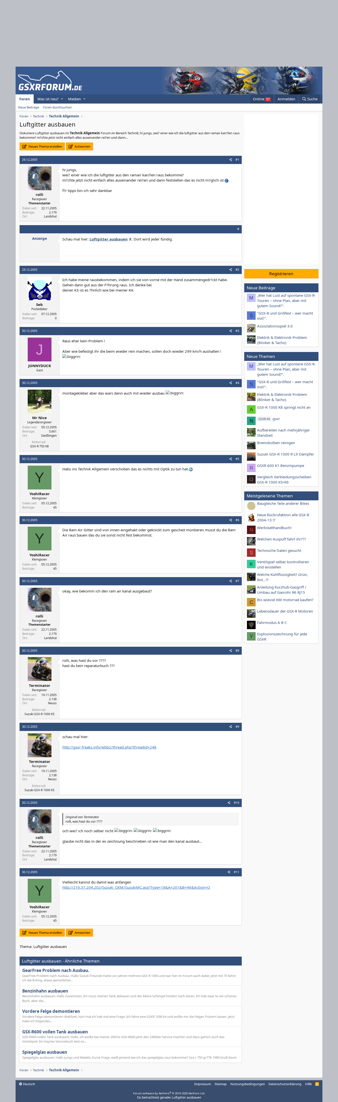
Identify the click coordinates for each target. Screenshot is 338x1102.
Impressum (202, 1084)
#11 (236, 872)
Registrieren (281, 273)
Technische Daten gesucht (279, 550)
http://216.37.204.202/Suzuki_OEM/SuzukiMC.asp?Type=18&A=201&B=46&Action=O (136, 887)
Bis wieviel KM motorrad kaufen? (285, 599)
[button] (62, 99)
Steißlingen (49, 435)
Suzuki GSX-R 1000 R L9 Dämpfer (285, 454)
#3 (237, 331)
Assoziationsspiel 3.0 (275, 325)
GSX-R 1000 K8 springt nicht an (284, 407)
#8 (237, 650)
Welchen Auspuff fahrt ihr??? (281, 539)
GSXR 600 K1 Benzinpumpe (280, 465)
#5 (237, 459)
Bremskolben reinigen (276, 442)
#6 (237, 520)
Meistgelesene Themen (270, 496)
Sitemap (221, 1084)
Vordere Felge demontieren (51, 1011)
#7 (237, 581)
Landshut (50, 216)
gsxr (269, 418)
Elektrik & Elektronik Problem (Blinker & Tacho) (282, 340)
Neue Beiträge (28, 107)
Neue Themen (261, 356)
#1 (237, 160)
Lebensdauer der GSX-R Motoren (285, 611)
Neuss (52, 703)
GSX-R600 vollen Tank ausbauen (55, 1032)
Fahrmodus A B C (272, 622)
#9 (237, 727)
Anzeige (39, 238)
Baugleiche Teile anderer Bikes (283, 503)
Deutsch (28, 1084)
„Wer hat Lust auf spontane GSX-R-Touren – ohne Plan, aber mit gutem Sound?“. (286, 300)
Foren (24, 98)
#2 (237, 270)
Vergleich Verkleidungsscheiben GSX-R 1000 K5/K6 (284, 479)
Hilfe (308, 1084)
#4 (237, 383)
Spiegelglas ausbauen (44, 1052)
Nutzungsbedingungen (247, 1084)
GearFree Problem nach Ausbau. (55, 970)
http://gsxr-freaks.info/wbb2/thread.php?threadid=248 (109, 747)
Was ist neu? (48, 98)
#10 (236, 803)
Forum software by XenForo (169, 1093)
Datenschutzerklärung (284, 1084)
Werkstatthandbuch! (274, 527)
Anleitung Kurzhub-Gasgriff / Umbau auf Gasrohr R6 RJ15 (281, 590)
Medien (74, 98)
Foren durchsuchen (57, 107)
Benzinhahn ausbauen (45, 991)
